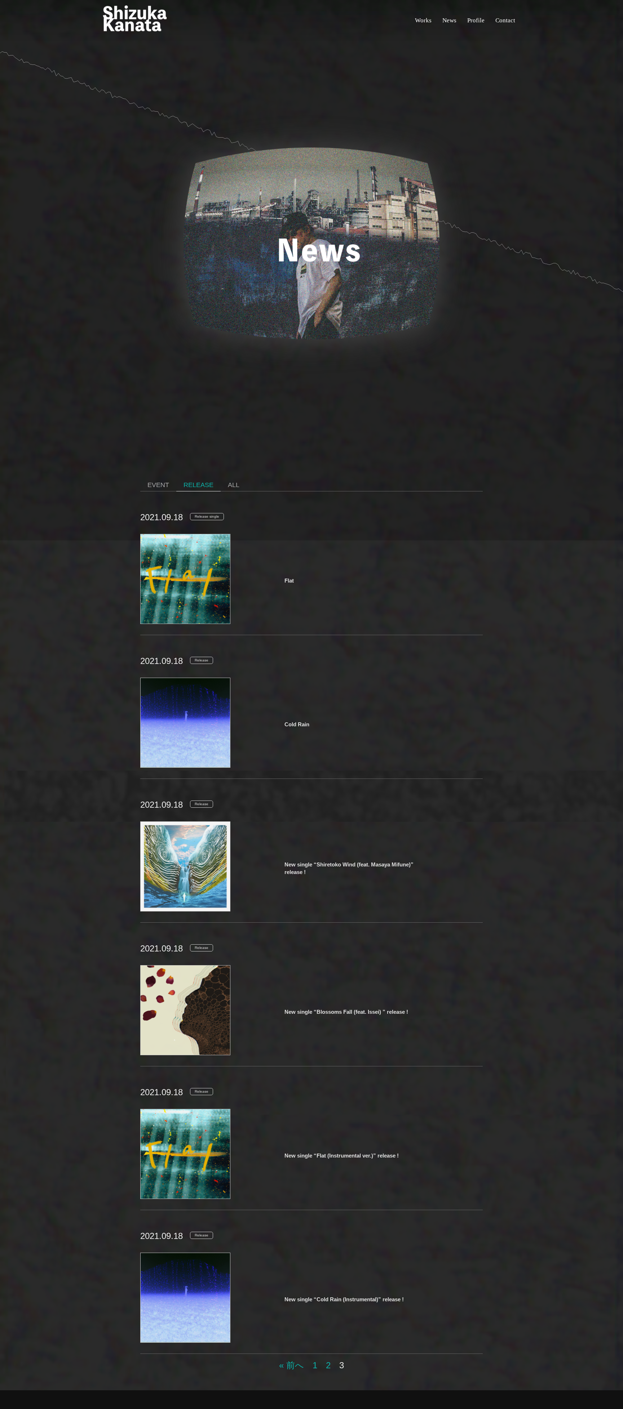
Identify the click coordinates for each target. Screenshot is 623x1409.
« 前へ (291, 1365)
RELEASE (198, 485)
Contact (505, 20)
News (449, 20)
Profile (476, 20)
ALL (233, 485)
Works (423, 20)
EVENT (158, 485)
